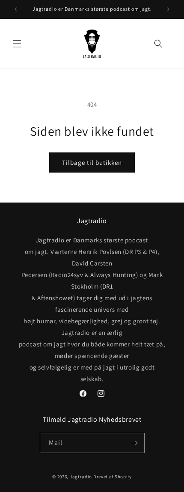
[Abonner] (134, 443)
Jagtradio (81, 477)
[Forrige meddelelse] (15, 9)
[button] (17, 43)
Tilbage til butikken (92, 162)
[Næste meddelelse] (168, 9)
